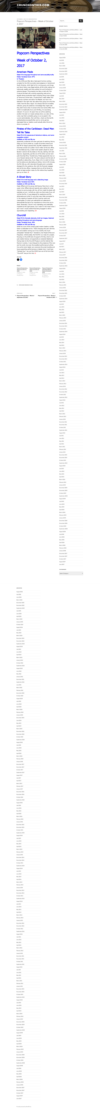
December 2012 (63, 389)
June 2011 (61, 438)
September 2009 (63, 496)
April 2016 (61, 279)
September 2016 (63, 265)
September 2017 (63, 238)
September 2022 (63, 131)
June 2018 (61, 213)
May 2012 (61, 408)
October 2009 (62, 493)
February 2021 (62, 156)
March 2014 (62, 348)
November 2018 (63, 200)
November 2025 (63, 71)
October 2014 (62, 328)
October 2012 (62, 394)
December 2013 (63, 356)
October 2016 (62, 263)
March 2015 (62, 315)
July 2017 (61, 244)
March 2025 (62, 85)
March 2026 (62, 65)
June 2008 (61, 537)
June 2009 (61, 504)
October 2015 (62, 296)
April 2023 (61, 120)
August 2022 (62, 134)
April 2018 (61, 219)
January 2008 (62, 550)
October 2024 (62, 90)
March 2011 (62, 446)
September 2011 (63, 430)
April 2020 (61, 172)
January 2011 (62, 452)
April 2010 (61, 476)
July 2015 (61, 304)
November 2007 (63, 556)
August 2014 (62, 334)
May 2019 (61, 189)
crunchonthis (32, 19)
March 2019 (62, 194)
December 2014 (63, 323)
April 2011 (61, 443)
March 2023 (62, 123)
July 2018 (61, 211)
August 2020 (62, 164)
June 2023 (61, 117)
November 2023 (63, 106)
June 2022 (61, 137)
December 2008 (63, 520)
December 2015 (63, 290)
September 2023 (63, 109)
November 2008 (63, 523)
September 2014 (63, 331)
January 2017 (62, 254)
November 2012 (63, 391)
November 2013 (63, 359)
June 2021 (61, 150)
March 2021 (62, 153)
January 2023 (62, 126)
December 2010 (63, 454)
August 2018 (62, 208)
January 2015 (62, 320)
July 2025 (61, 76)
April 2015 (61, 312)
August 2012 (62, 400)
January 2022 (62, 142)
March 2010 (62, 479)
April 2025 (61, 82)
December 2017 (63, 230)
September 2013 (63, 364)
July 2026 (61, 60)
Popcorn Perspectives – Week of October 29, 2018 (35, 269)
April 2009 (61, 509)
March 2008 (62, 545)
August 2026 (62, 57)
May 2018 (61, 216)
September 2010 (63, 463)
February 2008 (62, 548)
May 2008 (61, 539)
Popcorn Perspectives (26, 285)
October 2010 (62, 460)
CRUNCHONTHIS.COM (33, 5)
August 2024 (62, 93)
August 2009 (62, 498)
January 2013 (62, 386)
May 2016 (61, 276)
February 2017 (62, 252)
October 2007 (62, 559)
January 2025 (62, 87)
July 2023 (61, 115)
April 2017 (61, 246)
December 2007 (63, 553)
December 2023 (63, 104)
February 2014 (62, 350)
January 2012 (62, 419)
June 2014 (61, 339)
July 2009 (61, 501)
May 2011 (61, 441)
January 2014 (62, 353)
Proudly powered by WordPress (23, 1106)
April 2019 (61, 191)
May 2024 (61, 98)
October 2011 (62, 427)
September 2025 (63, 74)
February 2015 (62, 317)
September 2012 (63, 397)
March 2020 (62, 175)
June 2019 (61, 186)
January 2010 (62, 485)
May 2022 (61, 139)
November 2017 (63, 233)
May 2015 (61, 309)
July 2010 (61, 468)
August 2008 (62, 531)
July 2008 (61, 534)
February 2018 (62, 224)
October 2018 (62, 202)
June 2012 (61, 405)
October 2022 (62, 128)
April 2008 (61, 542)
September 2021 (63, 148)
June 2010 (61, 471)
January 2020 (62, 180)
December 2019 (63, 183)
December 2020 (63, 159)
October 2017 (62, 235)
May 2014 (61, 342)
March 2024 (62, 101)
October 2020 (62, 161)
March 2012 (62, 413)
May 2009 (61, 506)
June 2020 (61, 170)
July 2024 (61, 96)
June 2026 (61, 63)
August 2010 (62, 465)
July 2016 (61, 271)
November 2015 (63, 293)
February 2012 (62, 416)
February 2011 (62, 449)
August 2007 (62, 561)
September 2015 (63, 298)
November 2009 (63, 490)
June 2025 (61, 79)
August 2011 (62, 433)
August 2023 (62, 112)
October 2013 (62, 361)
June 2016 (61, 274)
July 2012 (61, 402)
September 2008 (63, 528)
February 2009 (62, 515)
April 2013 (61, 378)
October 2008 (62, 526)
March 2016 (62, 282)
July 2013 (61, 370)
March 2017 (62, 249)
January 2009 (62, 517)
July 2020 (61, 167)
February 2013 (62, 383)
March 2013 (62, 380)
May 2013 (61, 375)
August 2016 (62, 268)
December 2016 (63, 257)
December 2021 (63, 145)
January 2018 (62, 227)
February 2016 (62, 285)
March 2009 (62, 512)
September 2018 (63, 205)
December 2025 (63, 68)
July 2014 (61, 337)
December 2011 (63, 422)
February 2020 (62, 178)
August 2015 (62, 301)
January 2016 (62, 287)
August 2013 (62, 367)
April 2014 (61, 345)
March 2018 (62, 222)
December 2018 (63, 197)
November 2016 (63, 260)
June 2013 (61, 372)
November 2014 (63, 326)
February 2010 (62, 482)
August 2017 (62, 241)
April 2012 (61, 411)
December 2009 (63, 487)
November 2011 (63, 424)
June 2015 (61, 307)
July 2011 (61, 435)
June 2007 (61, 564)
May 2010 (61, 474)
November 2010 (63, 457)
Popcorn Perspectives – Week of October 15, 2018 (22, 269)
